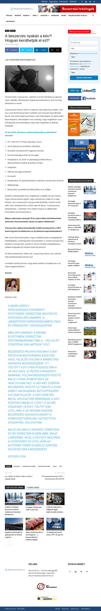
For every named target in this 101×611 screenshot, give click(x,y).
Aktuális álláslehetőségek (13, 504)
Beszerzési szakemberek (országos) (72, 354)
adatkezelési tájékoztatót (88, 53)
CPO (60, 466)
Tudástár (43, 15)
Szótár (63, 15)
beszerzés (17, 466)
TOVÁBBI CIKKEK (32, 488)
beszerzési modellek (29, 466)
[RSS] (94, 1)
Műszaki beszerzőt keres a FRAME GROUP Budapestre (75, 342)
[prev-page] (6, 544)
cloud (54, 466)
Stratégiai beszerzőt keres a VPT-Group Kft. (74, 203)
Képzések (18, 15)
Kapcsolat (53, 1)
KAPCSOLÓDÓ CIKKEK (14, 488)
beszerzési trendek (44, 466)
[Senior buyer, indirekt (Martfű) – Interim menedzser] (90, 331)
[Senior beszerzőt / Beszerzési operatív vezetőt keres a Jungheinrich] (90, 316)
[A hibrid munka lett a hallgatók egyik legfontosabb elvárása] (55, 499)
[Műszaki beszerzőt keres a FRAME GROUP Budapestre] (90, 343)
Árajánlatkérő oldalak (77, 15)
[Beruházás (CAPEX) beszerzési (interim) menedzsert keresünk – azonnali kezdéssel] (90, 300)
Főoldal (9, 15)
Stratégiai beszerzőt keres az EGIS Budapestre (75, 287)
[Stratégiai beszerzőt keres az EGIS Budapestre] (90, 288)
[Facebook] (82, 1)
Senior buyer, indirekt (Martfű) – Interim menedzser (74, 330)
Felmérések (29, 504)
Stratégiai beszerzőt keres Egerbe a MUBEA (73, 263)
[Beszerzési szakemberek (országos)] (90, 354)
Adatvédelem (85, 609)
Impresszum (75, 609)
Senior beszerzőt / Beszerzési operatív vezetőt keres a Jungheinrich (74, 318)
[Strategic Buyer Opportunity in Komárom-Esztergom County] (90, 240)
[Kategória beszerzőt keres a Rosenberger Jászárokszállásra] (90, 216)
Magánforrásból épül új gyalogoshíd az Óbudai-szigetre (13, 534)
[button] (93, 15)
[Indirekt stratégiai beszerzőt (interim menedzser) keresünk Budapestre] (14, 499)
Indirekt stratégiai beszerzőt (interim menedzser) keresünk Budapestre (74, 191)
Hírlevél (73, 1)
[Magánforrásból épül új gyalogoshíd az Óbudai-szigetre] (14, 524)
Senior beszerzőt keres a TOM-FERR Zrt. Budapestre (74, 227)
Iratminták (10, 21)
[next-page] (10, 544)
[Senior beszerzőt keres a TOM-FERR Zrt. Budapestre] (90, 228)
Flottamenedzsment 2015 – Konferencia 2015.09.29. (53, 477)
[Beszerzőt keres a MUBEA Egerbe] (90, 252)
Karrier (26, 15)
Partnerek (63, 1)
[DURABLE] (82, 124)
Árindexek (55, 15)
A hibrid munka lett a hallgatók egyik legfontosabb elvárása (54, 509)
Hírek (35, 15)
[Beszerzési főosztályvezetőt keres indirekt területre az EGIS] (90, 276)
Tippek (13, 31)
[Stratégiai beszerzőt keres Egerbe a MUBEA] (90, 264)
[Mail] (90, 1)
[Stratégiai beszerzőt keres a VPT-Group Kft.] (55, 524)
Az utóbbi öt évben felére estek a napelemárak (18, 477)
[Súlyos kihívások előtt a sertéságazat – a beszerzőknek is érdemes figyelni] (35, 524)
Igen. (74, 57)
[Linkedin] (86, 1)
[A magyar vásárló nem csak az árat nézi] (35, 499)
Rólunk (44, 1)
